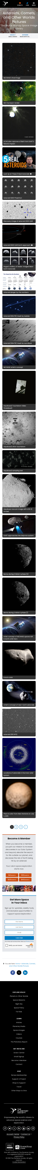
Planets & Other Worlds (19, 996)
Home (17, 964)
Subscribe (19, 938)
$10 (25, 875)
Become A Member (19, 1060)
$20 (12, 879)
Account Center (13, 1134)
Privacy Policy (30, 941)
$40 (25, 879)
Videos (19, 1034)
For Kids (19, 1012)
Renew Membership (19, 1075)
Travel (19, 1087)
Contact (19, 1064)
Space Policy (19, 1008)
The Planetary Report (19, 1042)
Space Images (19, 1030)
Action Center (19, 1053)
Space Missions (19, 1000)
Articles (19, 1022)
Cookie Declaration (19, 1162)
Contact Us (25, 1134)
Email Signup (19, 1056)
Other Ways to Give (19, 1090)
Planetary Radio (19, 1026)
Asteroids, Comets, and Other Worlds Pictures (22, 965)
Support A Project (19, 1079)
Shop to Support (19, 1083)
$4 (12, 875)
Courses (19, 1038)
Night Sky (19, 1004)
